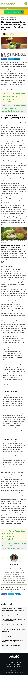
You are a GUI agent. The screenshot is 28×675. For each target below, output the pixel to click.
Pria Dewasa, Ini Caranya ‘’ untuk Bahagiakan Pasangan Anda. (14, 108)
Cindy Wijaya (10, 34)
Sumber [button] (5, 526)
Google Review (12, 591)
